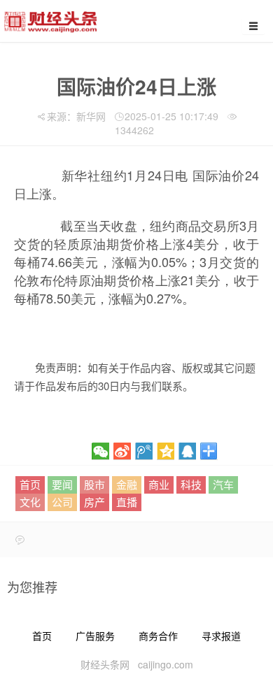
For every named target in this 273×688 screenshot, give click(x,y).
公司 (62, 501)
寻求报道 (221, 636)
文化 (30, 501)
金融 (126, 484)
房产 (94, 501)
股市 (94, 484)
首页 (30, 484)
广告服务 (95, 636)
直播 (126, 501)
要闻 (62, 484)
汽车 (223, 484)
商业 (158, 484)
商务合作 (158, 636)
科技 (191, 484)
